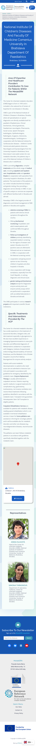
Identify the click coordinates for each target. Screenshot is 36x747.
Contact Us (18, 710)
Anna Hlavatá (18, 542)
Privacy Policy (18, 713)
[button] (27, 1)
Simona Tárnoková (18, 585)
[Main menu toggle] (27, 8)
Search (29, 638)
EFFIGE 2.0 (20, 743)
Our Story (19, 707)
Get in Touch (18, 1)
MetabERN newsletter (23, 633)
